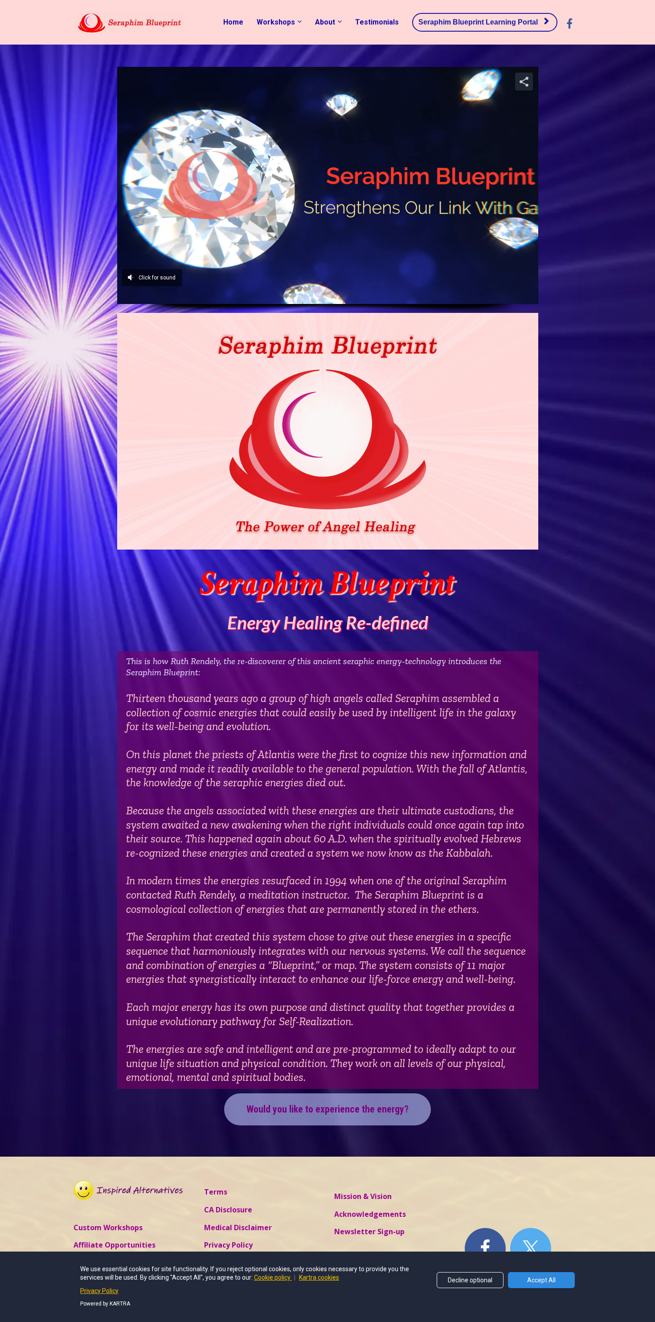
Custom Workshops (108, 1227)
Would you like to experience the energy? (327, 1109)
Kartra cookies (319, 1277)
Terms (215, 1192)
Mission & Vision (363, 1196)
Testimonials (377, 22)
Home (233, 22)
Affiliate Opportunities (115, 1245)
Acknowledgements (370, 1214)
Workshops (276, 22)
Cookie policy (273, 1277)
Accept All (541, 1280)
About (325, 22)
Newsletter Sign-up (369, 1232)
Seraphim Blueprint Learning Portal (478, 22)
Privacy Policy (228, 1245)
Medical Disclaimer (238, 1227)
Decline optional (470, 1280)
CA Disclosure (228, 1210)
